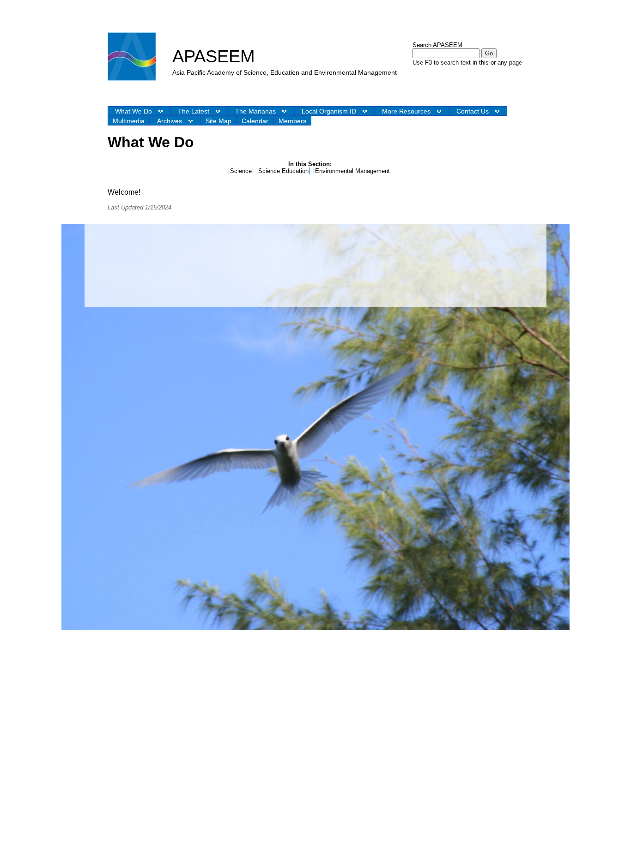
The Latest (193, 111)
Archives (169, 121)
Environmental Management (352, 170)
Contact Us (472, 111)
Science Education (283, 170)
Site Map (218, 121)
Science (241, 170)
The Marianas (255, 111)
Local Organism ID (329, 111)
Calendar (255, 121)
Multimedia (129, 121)
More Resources (406, 111)
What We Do (133, 111)
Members (292, 121)
